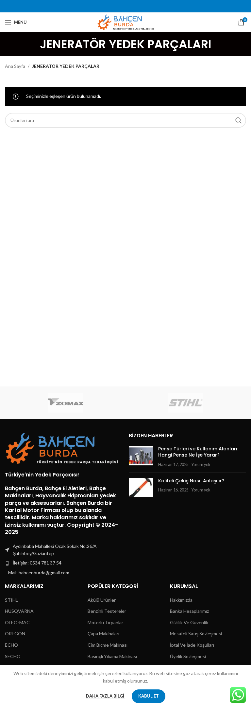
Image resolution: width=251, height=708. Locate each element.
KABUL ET (148, 696)
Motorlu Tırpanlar (105, 622)
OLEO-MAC (17, 622)
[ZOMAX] (65, 402)
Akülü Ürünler (102, 600)
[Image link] (62, 447)
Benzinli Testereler (107, 611)
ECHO (11, 645)
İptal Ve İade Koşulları (192, 645)
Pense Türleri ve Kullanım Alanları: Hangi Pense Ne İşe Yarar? (198, 452)
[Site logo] (125, 21)
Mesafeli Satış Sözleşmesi (196, 633)
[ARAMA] (238, 120)
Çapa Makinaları (103, 633)
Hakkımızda (181, 600)
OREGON (15, 633)
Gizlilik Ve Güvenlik (189, 622)
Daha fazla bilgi (105, 696)
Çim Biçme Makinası (107, 645)
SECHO (13, 656)
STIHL (11, 600)
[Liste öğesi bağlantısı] (63, 562)
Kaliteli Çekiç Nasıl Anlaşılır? (191, 480)
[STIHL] (186, 402)
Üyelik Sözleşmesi (188, 656)
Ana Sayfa (15, 66)
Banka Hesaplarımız (189, 611)
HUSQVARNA (19, 611)
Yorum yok (200, 464)
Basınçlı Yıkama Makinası (112, 656)
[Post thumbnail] (141, 457)
